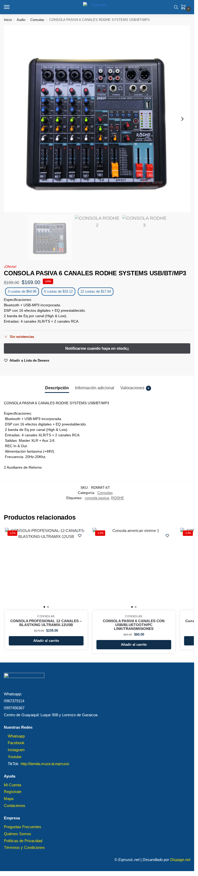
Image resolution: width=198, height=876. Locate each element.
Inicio (8, 20)
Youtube (14, 757)
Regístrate (12, 792)
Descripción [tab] (57, 388)
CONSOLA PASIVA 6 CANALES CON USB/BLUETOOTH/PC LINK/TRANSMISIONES (133, 625)
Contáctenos (14, 806)
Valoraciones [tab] (134, 388)
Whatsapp (16, 736)
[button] (184, 7)
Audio (21, 20)
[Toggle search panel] (176, 7)
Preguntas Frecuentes (22, 827)
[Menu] (11, 7)
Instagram (16, 750)
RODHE (117, 498)
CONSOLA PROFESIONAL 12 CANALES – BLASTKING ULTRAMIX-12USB (46, 623)
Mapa (8, 799)
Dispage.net (180, 860)
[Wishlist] (80, 535)
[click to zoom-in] (97, 118)
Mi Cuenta (12, 785)
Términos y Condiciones (24, 847)
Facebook (16, 743)
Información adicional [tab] (94, 388)
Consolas (37, 20)
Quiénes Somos (17, 834)
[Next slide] (182, 118)
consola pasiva (97, 498)
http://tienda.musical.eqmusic (45, 764)
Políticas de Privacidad (23, 841)
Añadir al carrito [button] (46, 641)
